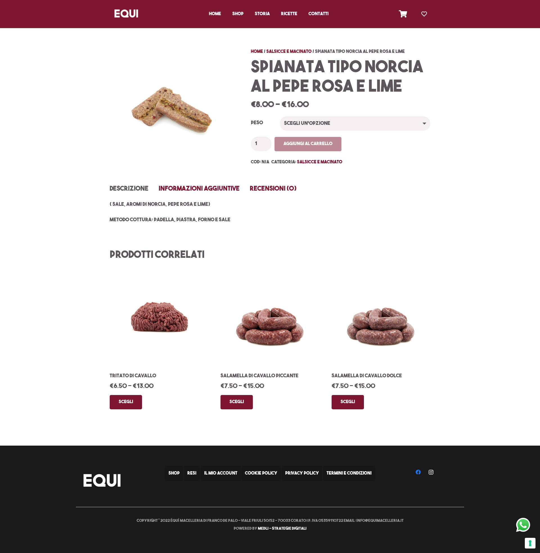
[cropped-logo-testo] (126, 14)
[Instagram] (431, 472)
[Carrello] (403, 14)
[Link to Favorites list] (424, 14)
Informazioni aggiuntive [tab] (199, 189)
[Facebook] (418, 472)
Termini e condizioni (349, 473)
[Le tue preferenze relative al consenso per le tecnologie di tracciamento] (530, 543)
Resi (191, 473)
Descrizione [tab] (129, 189)
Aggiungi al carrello (308, 144)
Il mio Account (220, 473)
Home (257, 51)
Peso (257, 123)
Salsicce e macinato (289, 51)
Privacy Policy (302, 473)
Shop (174, 473)
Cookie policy (261, 473)
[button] (246, 14)
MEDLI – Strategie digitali (282, 529)
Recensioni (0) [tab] (273, 189)
